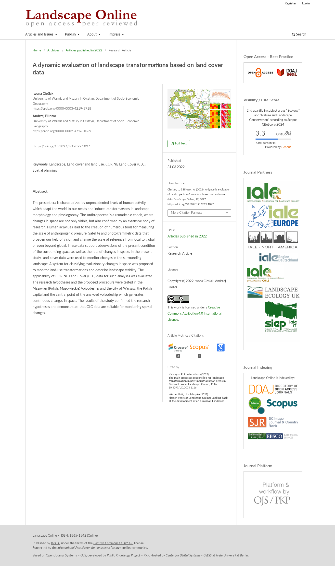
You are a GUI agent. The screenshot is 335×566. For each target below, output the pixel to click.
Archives (53, 50)
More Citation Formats (186, 212)
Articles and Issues (39, 34)
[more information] (273, 78)
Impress (114, 34)
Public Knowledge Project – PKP (128, 555)
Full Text (180, 143)
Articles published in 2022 (84, 50)
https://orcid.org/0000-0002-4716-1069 (62, 131)
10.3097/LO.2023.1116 (182, 387)
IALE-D (55, 543)
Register (290, 3)
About (92, 34)
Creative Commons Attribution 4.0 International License (194, 313)
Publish (71, 34)
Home (37, 50)
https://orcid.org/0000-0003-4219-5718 (62, 108)
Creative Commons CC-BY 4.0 (113, 543)
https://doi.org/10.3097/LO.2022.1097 (62, 146)
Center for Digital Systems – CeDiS (189, 555)
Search (300, 34)
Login (306, 3)
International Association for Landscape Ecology (89, 547)
